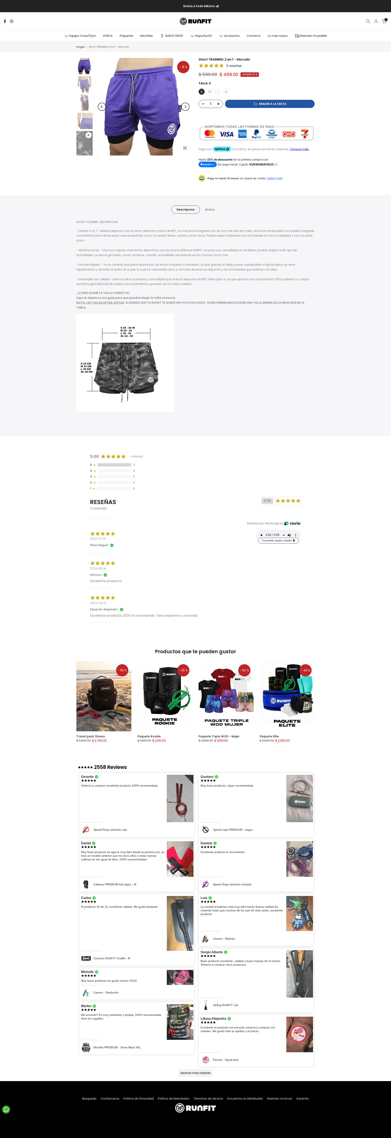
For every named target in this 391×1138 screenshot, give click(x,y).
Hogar (80, 47)
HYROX (108, 36)
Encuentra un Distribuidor (245, 1099)
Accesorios (232, 36)
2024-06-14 (98, 568)
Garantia (302, 1099)
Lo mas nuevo (278, 36)
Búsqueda (89, 1099)
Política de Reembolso (173, 1099)
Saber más (274, 178)
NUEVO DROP (174, 36)
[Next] (185, 107)
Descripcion (186, 209)
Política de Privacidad (138, 1099)
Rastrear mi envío (279, 1099)
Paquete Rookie (149, 736)
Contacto (254, 36)
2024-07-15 (98, 539)
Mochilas (146, 36)
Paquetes (126, 36)
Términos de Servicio (208, 1099)
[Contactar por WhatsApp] (6, 1109)
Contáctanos (109, 1099)
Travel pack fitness (90, 736)
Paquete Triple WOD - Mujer (219, 736)
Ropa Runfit (204, 36)
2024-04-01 (98, 603)
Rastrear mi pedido (313, 36)
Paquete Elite (269, 736)
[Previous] (102, 107)
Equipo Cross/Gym (82, 36)
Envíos (210, 209)
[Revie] (292, 523)
